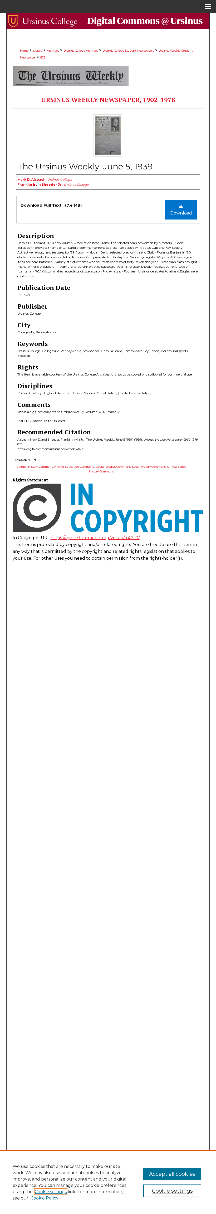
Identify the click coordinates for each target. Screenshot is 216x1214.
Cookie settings (51, 1191)
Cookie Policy (44, 1198)
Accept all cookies (172, 1174)
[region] (108, 1182)
